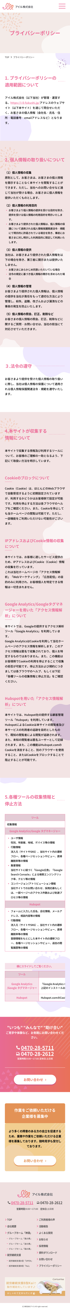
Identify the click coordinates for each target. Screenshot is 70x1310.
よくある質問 (45, 1232)
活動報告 (43, 1226)
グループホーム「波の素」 (20, 1243)
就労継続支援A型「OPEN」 (21, 1260)
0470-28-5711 (37, 1047)
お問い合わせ (33, 1079)
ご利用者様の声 (47, 1219)
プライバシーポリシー (50, 1265)
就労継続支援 (14, 1255)
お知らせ (43, 1239)
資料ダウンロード (48, 1252)
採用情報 (43, 1246)
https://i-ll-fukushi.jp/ (25, 103)
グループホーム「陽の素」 (20, 1248)
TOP (9, 1219)
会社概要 (11, 1226)
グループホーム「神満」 (19, 1232)
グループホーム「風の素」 (20, 1238)
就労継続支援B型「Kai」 (20, 1265)
